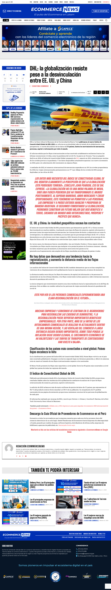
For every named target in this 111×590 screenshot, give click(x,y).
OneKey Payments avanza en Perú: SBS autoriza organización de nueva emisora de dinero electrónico (18, 117)
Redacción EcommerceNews (45, 92)
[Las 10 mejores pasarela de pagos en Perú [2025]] (15, 517)
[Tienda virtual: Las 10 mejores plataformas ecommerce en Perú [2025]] (69, 486)
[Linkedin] (17, 75)
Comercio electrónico (17, 156)
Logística (14, 191)
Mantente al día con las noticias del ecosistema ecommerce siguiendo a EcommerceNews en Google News (69, 431)
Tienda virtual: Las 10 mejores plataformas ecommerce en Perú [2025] (95, 484)
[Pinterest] (103, 92)
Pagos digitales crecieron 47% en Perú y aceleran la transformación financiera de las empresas (17, 135)
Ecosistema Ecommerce (40, 86)
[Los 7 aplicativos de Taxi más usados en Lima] (69, 502)
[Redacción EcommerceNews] (31, 93)
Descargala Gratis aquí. (67, 425)
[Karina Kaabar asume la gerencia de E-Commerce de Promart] (5, 150)
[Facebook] (4, 75)
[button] (106, 20)
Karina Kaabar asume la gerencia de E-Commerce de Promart (18, 150)
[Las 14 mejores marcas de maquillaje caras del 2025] (69, 517)
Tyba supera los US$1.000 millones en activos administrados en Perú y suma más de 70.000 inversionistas (17, 167)
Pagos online (15, 125)
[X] (99, 92)
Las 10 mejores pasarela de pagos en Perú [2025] (40, 516)
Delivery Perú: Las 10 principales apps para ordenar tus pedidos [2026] (42, 484)
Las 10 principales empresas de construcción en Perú (42, 500)
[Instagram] (11, 75)
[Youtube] (24, 75)
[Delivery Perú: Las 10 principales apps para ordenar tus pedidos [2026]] (15, 486)
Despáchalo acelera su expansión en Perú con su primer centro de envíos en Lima (18, 184)
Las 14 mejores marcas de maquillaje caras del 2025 (94, 516)
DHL (77, 158)
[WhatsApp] (107, 92)
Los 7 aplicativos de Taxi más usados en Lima (95, 500)
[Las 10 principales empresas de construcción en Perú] (15, 502)
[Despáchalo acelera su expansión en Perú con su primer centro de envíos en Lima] (5, 182)
